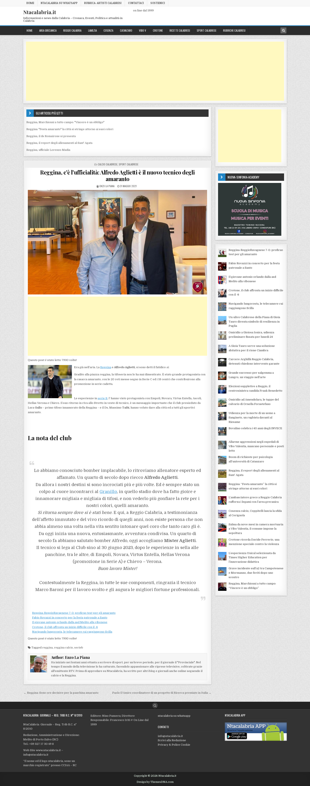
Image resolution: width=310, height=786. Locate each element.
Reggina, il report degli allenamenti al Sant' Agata (59, 142)
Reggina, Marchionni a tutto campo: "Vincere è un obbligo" (65, 122)
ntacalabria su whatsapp (174, 715)
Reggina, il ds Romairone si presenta (51, 136)
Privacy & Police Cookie (174, 744)
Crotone (158, 30)
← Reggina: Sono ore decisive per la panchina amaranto (61, 692)
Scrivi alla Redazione (172, 740)
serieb (78, 647)
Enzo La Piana (107, 186)
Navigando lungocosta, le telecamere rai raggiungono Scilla (72, 631)
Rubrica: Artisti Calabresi (102, 3)
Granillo (108, 491)
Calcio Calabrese (107, 164)
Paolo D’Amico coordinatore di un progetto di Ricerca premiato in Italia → (161, 692)
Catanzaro (126, 30)
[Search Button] (155, 705)
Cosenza (108, 30)
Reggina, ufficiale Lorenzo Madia (48, 149)
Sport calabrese (206, 30)
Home (30, 3)
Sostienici (157, 3)
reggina (47, 647)
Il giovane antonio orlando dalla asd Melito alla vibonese (69, 622)
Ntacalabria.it (39, 12)
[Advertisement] (152, 71)
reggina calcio (63, 647)
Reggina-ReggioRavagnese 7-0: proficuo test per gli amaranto (74, 612)
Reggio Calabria (72, 30)
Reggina (105, 367)
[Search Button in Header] (283, 30)
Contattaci (136, 3)
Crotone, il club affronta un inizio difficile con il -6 (65, 627)
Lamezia (92, 30)
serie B (102, 398)
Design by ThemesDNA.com (155, 782)
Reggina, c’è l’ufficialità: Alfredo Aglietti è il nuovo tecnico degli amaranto (117, 176)
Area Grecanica (48, 30)
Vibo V (142, 30)
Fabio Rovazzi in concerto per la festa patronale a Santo (69, 617)
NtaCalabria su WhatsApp (59, 3)
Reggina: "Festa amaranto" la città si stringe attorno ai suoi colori (69, 129)
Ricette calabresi (180, 30)
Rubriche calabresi (234, 30)
